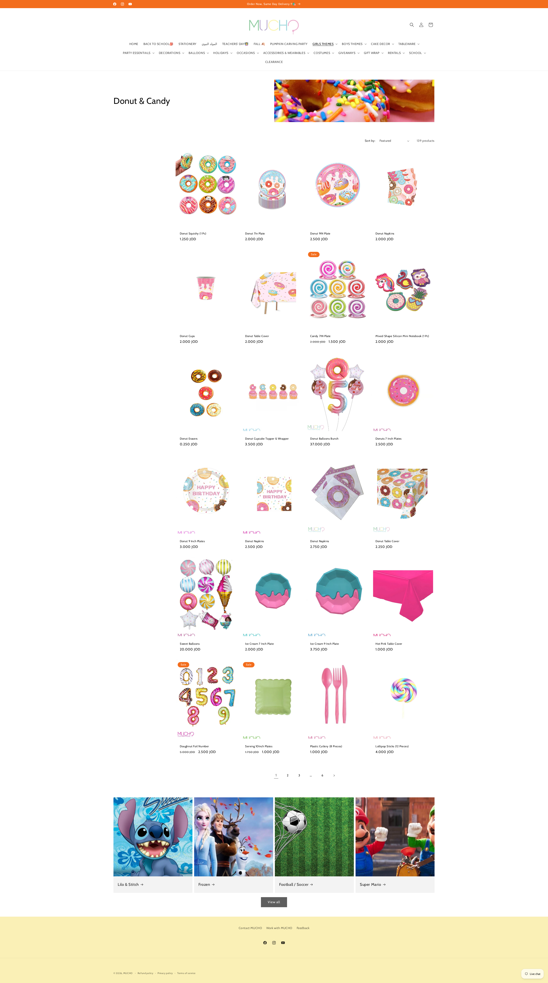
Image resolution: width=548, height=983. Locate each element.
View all (274, 902)
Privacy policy (165, 973)
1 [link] (276, 775)
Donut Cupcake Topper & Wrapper (267, 438)
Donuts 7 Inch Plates (388, 438)
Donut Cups (187, 336)
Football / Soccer (293, 884)
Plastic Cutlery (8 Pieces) (326, 746)
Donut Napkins (384, 233)
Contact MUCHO (250, 928)
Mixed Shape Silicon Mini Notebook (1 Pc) (402, 336)
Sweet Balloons (190, 643)
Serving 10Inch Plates (259, 746)
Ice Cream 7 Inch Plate (259, 643)
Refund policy (145, 973)
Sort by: (370, 141)
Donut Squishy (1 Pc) (193, 233)
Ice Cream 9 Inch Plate (324, 643)
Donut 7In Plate (255, 233)
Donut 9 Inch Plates (192, 541)
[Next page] (334, 775)
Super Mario (370, 884)
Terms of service (186, 973)
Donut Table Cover (257, 336)
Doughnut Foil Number (194, 746)
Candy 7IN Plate (320, 336)
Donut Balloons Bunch (324, 438)
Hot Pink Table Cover (388, 643)
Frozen (204, 884)
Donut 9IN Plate (320, 233)
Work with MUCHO (279, 928)
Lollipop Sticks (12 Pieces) (392, 746)
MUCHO (128, 973)
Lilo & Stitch (128, 884)
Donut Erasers (189, 438)
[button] (324, 43)
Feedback (303, 928)
